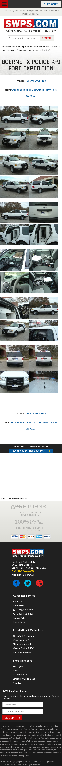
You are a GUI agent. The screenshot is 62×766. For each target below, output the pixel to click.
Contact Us (18, 605)
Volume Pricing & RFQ (23, 648)
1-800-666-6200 (24, 613)
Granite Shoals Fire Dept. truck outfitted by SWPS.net (31, 93)
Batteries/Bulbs (20, 674)
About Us (17, 601)
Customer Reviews (22, 652)
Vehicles (17, 683)
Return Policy (19, 622)
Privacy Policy (19, 618)
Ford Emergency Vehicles (13, 50)
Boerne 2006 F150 (31, 80)
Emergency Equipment (24, 678)
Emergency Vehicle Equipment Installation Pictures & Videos (29, 46)
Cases (16, 670)
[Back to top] (51, 755)
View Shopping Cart (22, 640)
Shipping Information (23, 644)
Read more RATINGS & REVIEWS (28, 451)
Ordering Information (23, 636)
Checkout (51, 4)
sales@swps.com (24, 609)
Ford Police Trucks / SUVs (39, 50)
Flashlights (18, 666)
